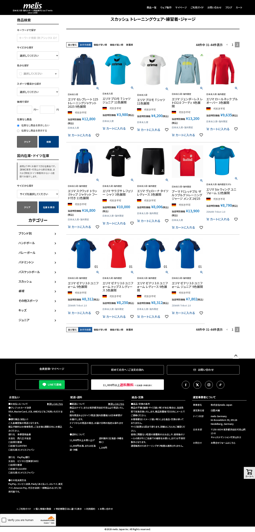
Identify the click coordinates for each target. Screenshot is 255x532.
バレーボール (26, 252)
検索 (48, 141)
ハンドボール (26, 243)
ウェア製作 (166, 7)
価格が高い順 (116, 44)
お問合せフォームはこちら (223, 442)
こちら (170, 426)
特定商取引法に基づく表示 (69, 508)
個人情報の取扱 (43, 508)
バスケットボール (29, 272)
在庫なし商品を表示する (34, 130)
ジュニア (23, 320)
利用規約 (90, 508)
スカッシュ (25, 281)
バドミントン (26, 262)
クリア (27, 141)
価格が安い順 (100, 44)
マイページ (181, 7)
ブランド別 (25, 233)
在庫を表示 (49, 207)
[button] (227, 45)
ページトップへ (236, 356)
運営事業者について (204, 397)
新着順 (129, 44)
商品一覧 (151, 7)
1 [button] (232, 44)
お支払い (14, 397)
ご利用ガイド (197, 7)
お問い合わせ (214, 7)
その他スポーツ (28, 300)
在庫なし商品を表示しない (35, 125)
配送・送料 (76, 397)
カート (239, 7)
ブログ (228, 7)
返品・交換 (137, 397)
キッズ (22, 310)
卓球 (21, 291)
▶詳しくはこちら (55, 403)
